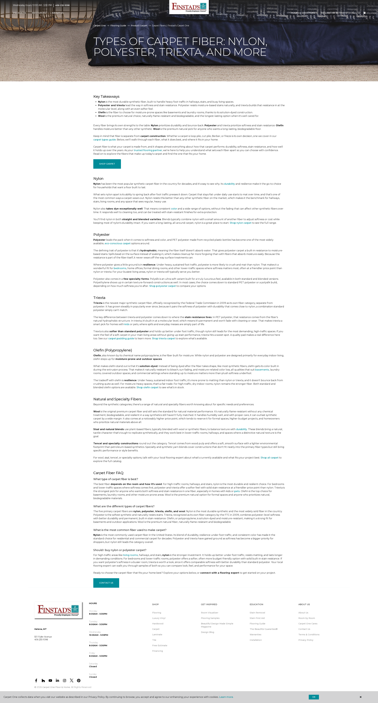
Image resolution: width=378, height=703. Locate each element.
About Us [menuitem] (303, 612)
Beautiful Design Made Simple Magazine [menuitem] (217, 625)
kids (126, 324)
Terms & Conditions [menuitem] (309, 634)
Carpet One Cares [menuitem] (307, 623)
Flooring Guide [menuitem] (257, 623)
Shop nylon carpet (240, 222)
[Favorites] (359, 13)
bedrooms (120, 268)
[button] (353, 13)
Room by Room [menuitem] (306, 618)
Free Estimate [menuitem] (159, 645)
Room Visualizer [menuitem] (209, 612)
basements (262, 369)
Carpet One (99, 25)
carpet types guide (104, 139)
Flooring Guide (118, 25)
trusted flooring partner (148, 150)
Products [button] (19, 13)
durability (229, 183)
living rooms (130, 555)
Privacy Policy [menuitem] (305, 640)
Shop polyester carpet (162, 286)
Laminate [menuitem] (157, 634)
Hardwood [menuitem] (157, 623)
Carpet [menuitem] (155, 629)
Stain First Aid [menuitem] (257, 618)
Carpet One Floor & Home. (56, 687)
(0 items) (365, 13)
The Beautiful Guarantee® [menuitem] (264, 629)
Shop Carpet (107, 163)
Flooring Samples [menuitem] (210, 618)
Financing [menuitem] (157, 651)
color (174, 208)
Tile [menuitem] (154, 640)
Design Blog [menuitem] (207, 632)
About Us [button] (57, 13)
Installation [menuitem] (256, 640)
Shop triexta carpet (163, 338)
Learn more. (226, 697)
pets (237, 491)
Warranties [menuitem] (255, 634)
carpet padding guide (121, 338)
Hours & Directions (303, 13)
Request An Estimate (334, 13)
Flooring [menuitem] (156, 612)
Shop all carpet (269, 457)
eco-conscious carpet (118, 243)
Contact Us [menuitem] (304, 629)
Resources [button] (39, 13)
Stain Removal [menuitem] (257, 612)
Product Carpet (139, 25)
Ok (313, 697)
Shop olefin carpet (147, 387)
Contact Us (106, 582)
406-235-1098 (62, 5)
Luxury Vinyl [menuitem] (158, 618)
